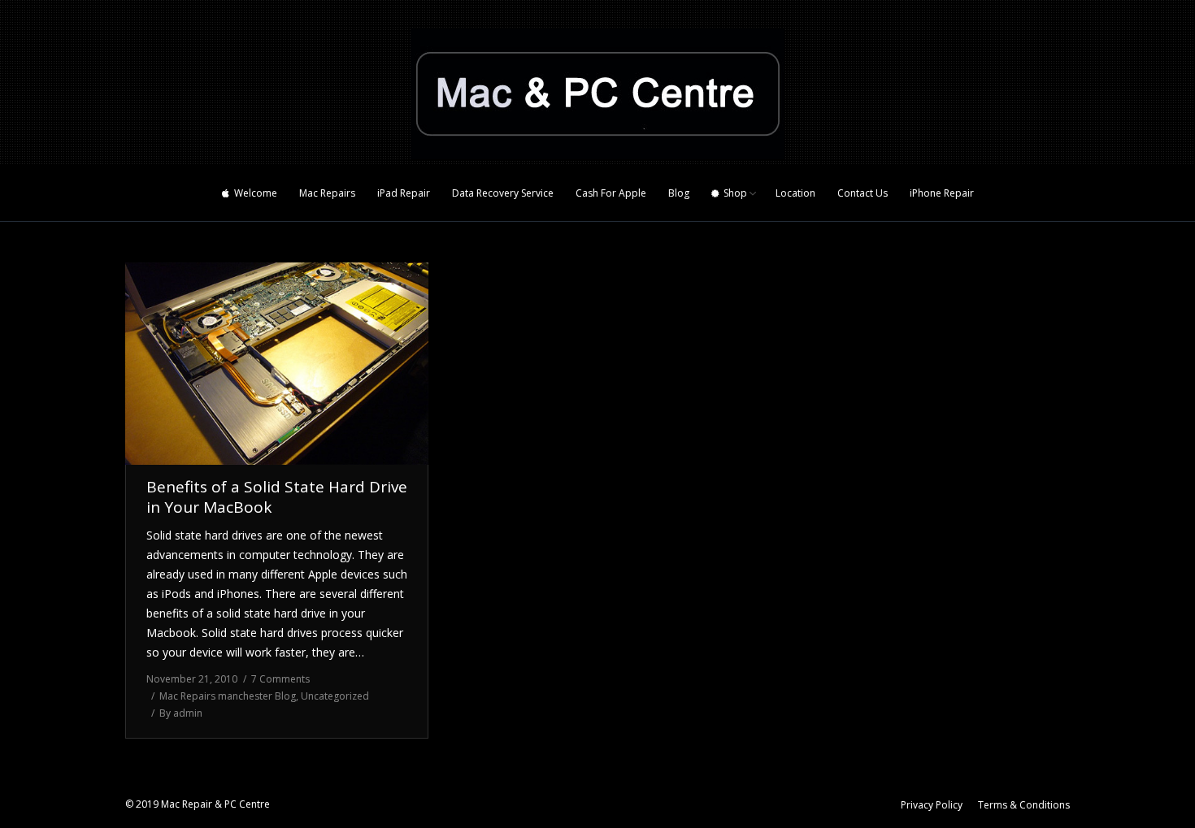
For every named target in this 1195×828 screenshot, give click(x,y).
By (180, 713)
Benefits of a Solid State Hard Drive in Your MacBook (276, 497)
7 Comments (280, 679)
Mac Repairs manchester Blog (227, 696)
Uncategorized (335, 696)
